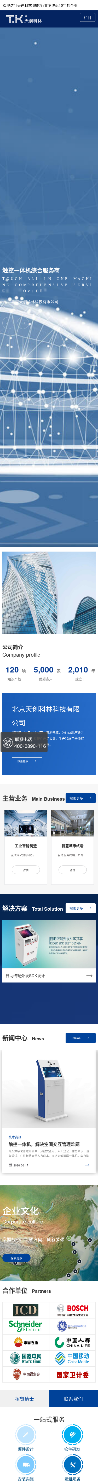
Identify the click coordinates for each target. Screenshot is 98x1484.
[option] (25, 847)
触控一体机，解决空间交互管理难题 (44, 1144)
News (77, 1037)
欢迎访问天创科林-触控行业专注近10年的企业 (40, 5)
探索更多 (77, 798)
